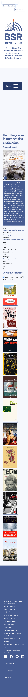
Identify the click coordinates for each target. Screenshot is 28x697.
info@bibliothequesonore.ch (12, 612)
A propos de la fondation (11, 615)
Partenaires (7, 627)
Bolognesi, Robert (10, 147)
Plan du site (8, 670)
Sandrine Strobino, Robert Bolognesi (13, 230)
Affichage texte (8, 280)
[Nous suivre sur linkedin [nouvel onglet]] (22, 656)
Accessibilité (8, 663)
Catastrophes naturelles (17, 239)
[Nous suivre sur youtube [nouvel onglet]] (17, 656)
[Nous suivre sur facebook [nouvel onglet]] (11, 656)
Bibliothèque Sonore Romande (12, 259)
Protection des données (11, 630)
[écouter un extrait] (5, 178)
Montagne (6, 239)
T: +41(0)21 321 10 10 (10, 609)
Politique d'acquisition (10, 621)
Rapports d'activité (9, 618)
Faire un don (8, 677)
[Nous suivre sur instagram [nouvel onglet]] (5, 656)
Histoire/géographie (9, 235)
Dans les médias (9, 624)
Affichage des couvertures (14, 277)
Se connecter (19, 10)
